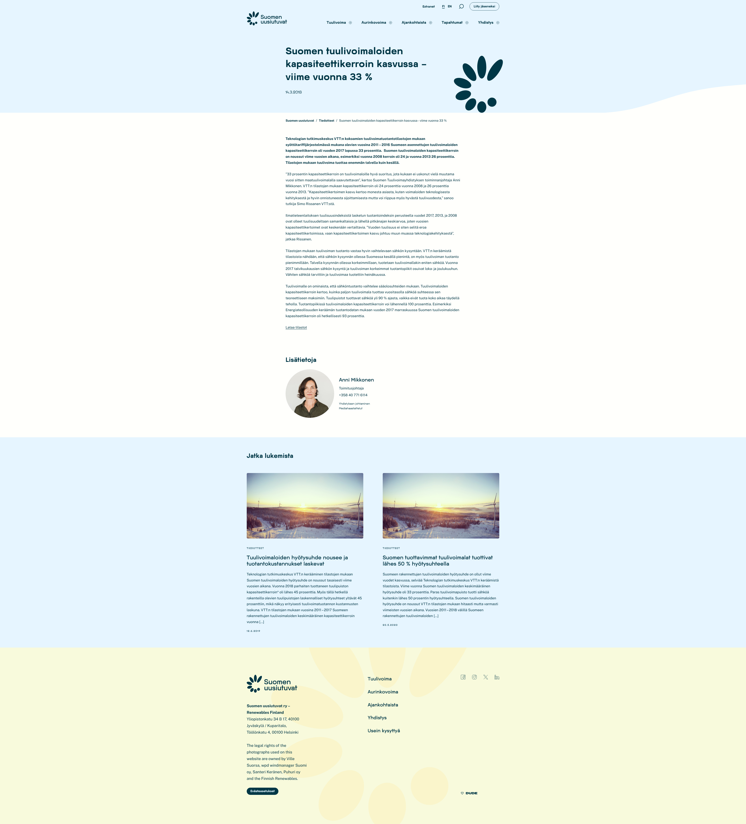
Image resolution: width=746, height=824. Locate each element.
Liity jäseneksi (484, 6)
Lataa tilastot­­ (296, 328)
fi (443, 6)
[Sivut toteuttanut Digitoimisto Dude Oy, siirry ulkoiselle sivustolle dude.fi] (469, 794)
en (450, 6)
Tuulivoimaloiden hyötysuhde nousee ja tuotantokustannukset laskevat (297, 560)
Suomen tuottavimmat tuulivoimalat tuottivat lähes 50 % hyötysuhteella (438, 560)
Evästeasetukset (262, 791)
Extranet (429, 6)
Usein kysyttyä (384, 730)
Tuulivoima (380, 678)
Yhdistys (377, 717)
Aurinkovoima (383, 691)
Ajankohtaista (383, 704)
